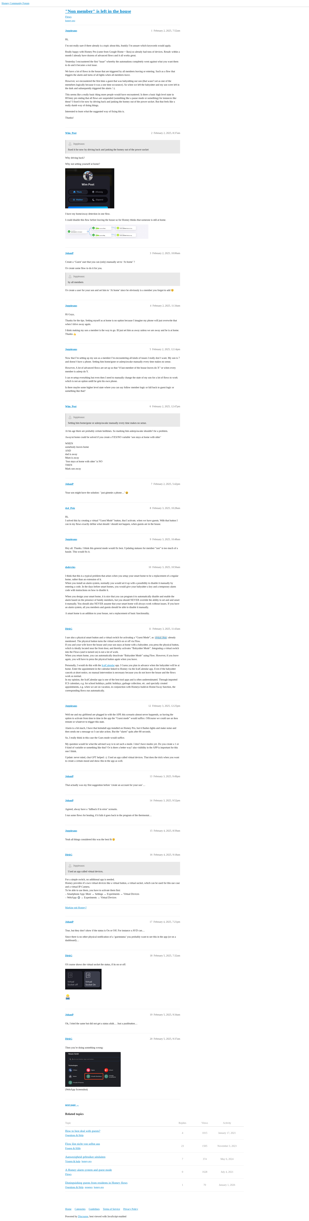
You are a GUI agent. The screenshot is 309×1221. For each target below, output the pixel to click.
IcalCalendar (108, 665)
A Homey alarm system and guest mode (88, 1169)
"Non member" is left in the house (98, 11)
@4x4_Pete (161, 637)
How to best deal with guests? (82, 1130)
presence (89, 1187)
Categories (80, 1209)
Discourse (83, 1216)
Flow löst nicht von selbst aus (82, 1143)
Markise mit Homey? (76, 907)
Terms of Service (111, 1209)
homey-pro (70, 20)
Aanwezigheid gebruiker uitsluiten (85, 1156)
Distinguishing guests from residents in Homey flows (96, 1182)
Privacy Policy (130, 1209)
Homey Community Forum (15, 3)
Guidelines (94, 1209)
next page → (72, 1105)
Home (68, 1209)
